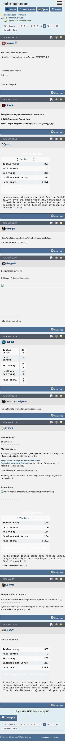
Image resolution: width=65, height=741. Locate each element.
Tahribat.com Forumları (14, 14)
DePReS (10, 341)
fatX (8, 144)
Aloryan (10, 584)
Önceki (11, 26)
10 (48, 26)
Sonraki (7, 30)
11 (52, 26)
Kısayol (51, 37)
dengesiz (11, 263)
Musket (10, 43)
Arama (58, 9)
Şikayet (56, 37)
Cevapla (10, 717)
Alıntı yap (58, 93)
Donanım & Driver (14, 17)
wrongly (10, 228)
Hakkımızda (45, 737)
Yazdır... (25, 159)
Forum (12, 9)
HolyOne (22, 401)
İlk (5, 26)
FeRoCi (10, 427)
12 (57, 26)
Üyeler (45, 9)
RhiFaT (10, 630)
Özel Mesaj (61, 37)
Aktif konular (29, 9)
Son (15, 30)
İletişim (55, 737)
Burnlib (10, 105)
